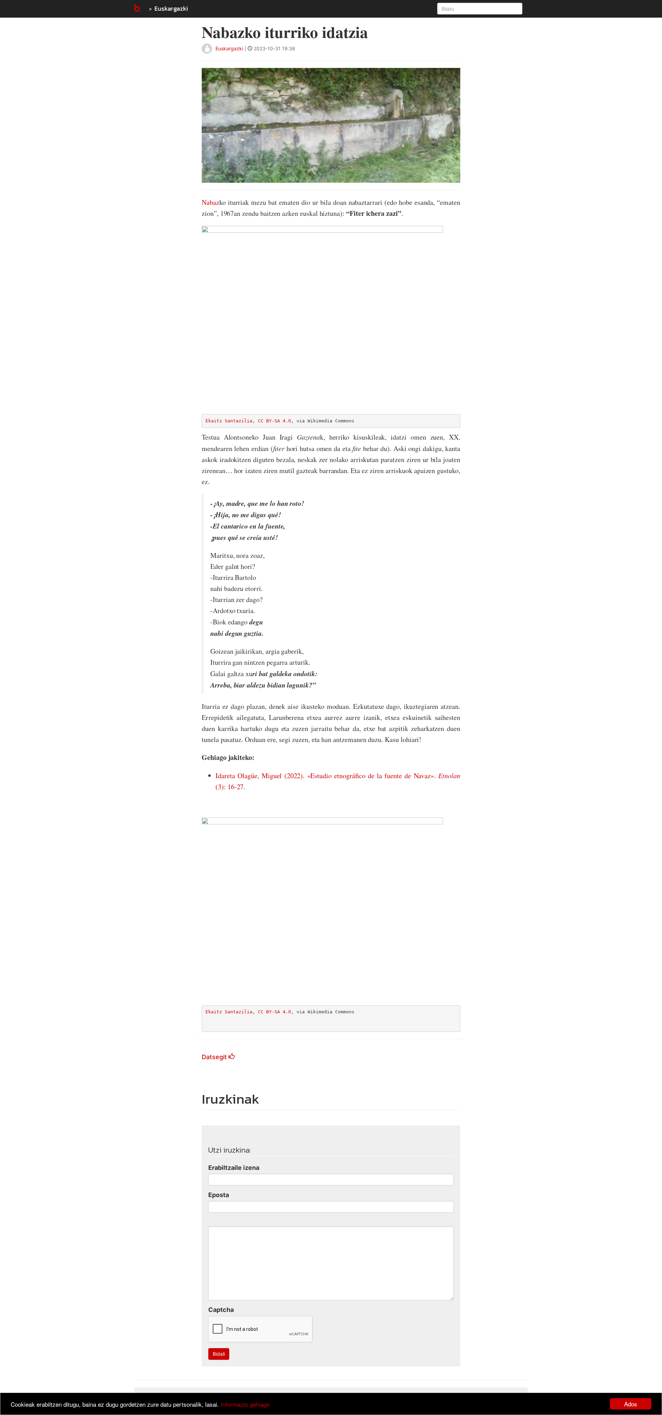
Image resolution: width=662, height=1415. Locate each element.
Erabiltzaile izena (233, 1167)
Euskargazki (171, 8)
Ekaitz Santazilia (228, 420)
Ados (630, 1403)
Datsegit (215, 1057)
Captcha (221, 1309)
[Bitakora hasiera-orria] (136, 8)
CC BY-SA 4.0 (274, 420)
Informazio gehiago (245, 1404)
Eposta (218, 1194)
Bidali (219, 1354)
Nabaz (210, 202)
